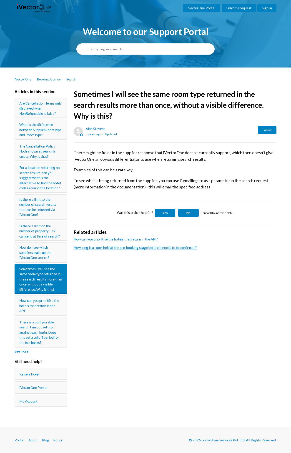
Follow (267, 130)
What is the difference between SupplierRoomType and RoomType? (40, 130)
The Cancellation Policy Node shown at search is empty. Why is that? (37, 151)
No (188, 213)
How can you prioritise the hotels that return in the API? (39, 305)
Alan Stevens (95, 129)
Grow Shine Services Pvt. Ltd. (223, 440)
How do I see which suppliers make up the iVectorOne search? (35, 252)
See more (21, 351)
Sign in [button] (267, 8)
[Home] (34, 8)
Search (71, 79)
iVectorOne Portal (201, 8)
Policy (58, 440)
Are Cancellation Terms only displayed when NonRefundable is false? (40, 108)
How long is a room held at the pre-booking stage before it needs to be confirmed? (135, 247)
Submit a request (238, 8)
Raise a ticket (29, 374)
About (33, 440)
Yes (165, 213)
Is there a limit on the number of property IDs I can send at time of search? (39, 231)
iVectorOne (23, 79)
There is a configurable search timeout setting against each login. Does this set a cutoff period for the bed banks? (39, 332)
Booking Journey (49, 79)
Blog (45, 440)
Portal (19, 440)
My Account (28, 401)
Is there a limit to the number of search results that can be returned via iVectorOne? (37, 207)
